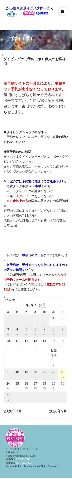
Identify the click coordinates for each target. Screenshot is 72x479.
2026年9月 (58, 411)
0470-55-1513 (23, 459)
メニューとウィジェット (62, 15)
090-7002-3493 (23, 463)
